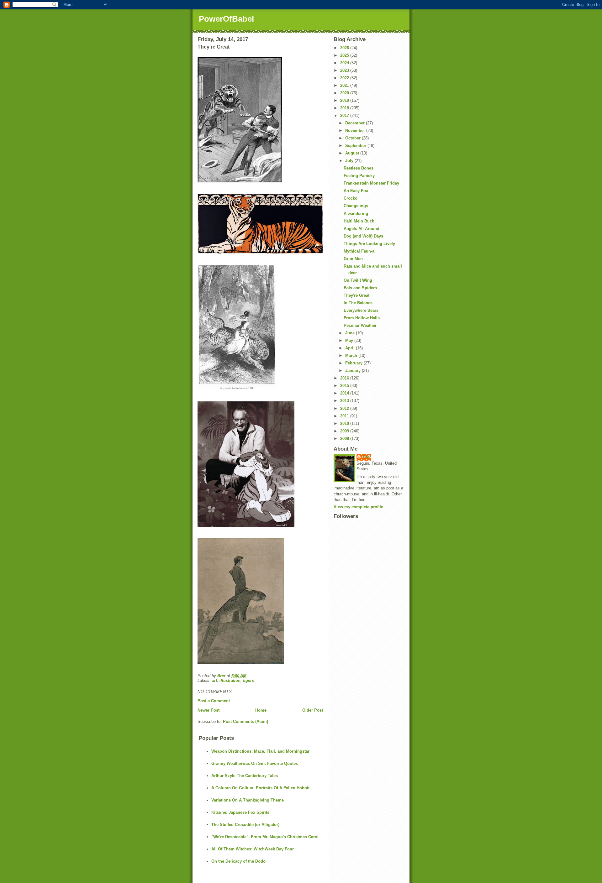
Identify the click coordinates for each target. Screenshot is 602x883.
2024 (345, 62)
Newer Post (208, 710)
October (353, 138)
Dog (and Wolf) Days (363, 236)
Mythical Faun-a (359, 251)
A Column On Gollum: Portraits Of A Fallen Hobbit (260, 788)
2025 (345, 55)
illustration (229, 680)
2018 (345, 108)
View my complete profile (358, 506)
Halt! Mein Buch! (360, 221)
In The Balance (358, 302)
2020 (345, 93)
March (351, 355)
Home (261, 710)
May (349, 340)
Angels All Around (361, 228)
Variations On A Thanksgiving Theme (247, 800)
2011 (345, 416)
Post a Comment (214, 700)
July (350, 160)
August (352, 153)
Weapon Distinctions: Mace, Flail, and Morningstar (260, 751)
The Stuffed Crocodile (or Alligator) (245, 824)
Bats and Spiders (360, 287)
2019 (345, 100)
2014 (345, 393)
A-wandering (356, 213)
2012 (345, 408)
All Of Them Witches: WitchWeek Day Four (252, 849)
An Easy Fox (356, 190)
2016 (345, 378)
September (356, 145)
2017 (345, 115)
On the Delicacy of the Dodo (238, 861)
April (350, 348)
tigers (248, 680)
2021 (345, 85)
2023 (345, 70)
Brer (367, 457)
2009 (345, 431)
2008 (345, 438)
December (355, 123)
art (214, 680)
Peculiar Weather (360, 325)
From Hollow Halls (362, 318)
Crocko (350, 198)
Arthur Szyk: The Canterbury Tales (244, 775)
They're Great (356, 295)
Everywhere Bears (361, 310)
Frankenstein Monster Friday (371, 183)
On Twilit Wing (358, 280)
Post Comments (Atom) (245, 721)
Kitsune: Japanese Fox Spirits (240, 812)
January (353, 370)
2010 (345, 423)
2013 (345, 400)
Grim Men (353, 258)
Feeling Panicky (359, 175)
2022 (345, 78)
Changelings (356, 205)
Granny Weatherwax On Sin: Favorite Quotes (254, 763)
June (350, 333)
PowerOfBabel (226, 19)
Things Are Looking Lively (369, 243)
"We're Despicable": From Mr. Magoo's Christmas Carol (265, 836)
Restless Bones (358, 168)
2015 (345, 385)
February (354, 363)
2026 (345, 47)
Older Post (312, 710)
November (355, 130)
